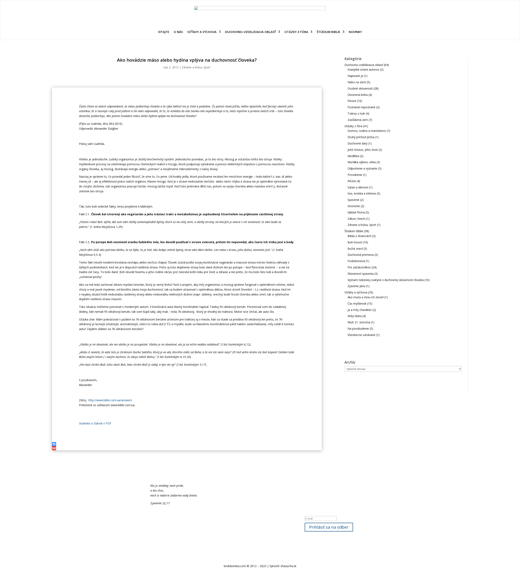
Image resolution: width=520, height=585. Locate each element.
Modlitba (353, 156)
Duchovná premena (361, 255)
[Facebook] (187, 444)
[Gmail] (187, 448)
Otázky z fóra (296, 32)
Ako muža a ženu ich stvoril (366, 297)
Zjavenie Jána (356, 286)
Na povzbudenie (358, 328)
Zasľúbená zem (358, 120)
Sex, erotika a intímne (362, 193)
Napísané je (355, 76)
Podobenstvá (356, 261)
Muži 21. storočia (359, 322)
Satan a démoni (358, 187)
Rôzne (352, 181)
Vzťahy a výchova (202, 32)
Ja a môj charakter (360, 310)
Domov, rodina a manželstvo (367, 131)
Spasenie (353, 200)
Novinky (355, 32)
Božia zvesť (355, 248)
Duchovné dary (357, 143)
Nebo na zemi (357, 82)
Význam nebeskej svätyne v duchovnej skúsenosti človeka (386, 280)
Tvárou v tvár (356, 113)
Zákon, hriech (356, 219)
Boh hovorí (355, 242)
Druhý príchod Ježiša (361, 137)
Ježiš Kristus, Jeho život (363, 150)
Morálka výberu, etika (362, 162)
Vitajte (163, 32)
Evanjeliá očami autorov (363, 69)
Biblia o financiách (359, 236)
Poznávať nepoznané (361, 107)
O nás (178, 32)
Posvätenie (355, 175)
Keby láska (355, 316)
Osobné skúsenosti (360, 88)
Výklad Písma (356, 212)
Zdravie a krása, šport (196, 67)
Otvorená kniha (358, 95)
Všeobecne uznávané (361, 335)
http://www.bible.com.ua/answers (110, 400)
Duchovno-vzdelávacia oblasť (250, 32)
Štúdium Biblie (328, 32)
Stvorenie (354, 206)
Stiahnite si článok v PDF (95, 423)
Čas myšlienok (357, 303)
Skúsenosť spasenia (361, 274)
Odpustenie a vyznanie (362, 168)
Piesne (352, 101)
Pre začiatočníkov (359, 267)
